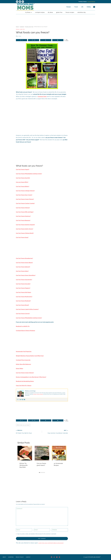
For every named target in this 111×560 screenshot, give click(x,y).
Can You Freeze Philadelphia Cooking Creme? (29, 173)
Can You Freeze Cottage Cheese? (25, 190)
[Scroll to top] (108, 555)
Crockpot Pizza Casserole (23, 360)
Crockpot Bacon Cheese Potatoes (25, 330)
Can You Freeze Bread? (22, 305)
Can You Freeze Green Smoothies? (26, 275)
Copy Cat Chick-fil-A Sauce (23, 385)
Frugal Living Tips (29, 26)
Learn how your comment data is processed (50, 543)
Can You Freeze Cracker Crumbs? (25, 203)
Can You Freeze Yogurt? (22, 169)
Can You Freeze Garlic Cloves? (24, 229)
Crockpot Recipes (91, 1)
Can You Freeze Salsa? (22, 271)
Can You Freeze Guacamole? (24, 279)
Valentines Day (81, 12)
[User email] (24, 399)
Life (82, 7)
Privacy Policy (20, 557)
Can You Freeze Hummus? (23, 216)
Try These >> (28, 12)
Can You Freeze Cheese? (23, 207)
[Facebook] (17, 1)
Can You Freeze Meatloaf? (23, 301)
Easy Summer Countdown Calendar (58, 432)
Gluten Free (59, 12)
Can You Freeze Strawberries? (24, 258)
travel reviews (40, 394)
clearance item (42, 96)
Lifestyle (22, 26)
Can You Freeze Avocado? (23, 283)
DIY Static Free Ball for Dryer (24, 432)
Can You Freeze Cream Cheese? (25, 199)
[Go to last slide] (19, 458)
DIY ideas (50, 12)
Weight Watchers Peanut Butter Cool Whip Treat (30, 355)
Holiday (89, 7)
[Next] (65, 458)
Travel (76, 7)
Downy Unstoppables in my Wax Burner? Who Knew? (31, 377)
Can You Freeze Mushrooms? (24, 296)
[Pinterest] (23, 1)
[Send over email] (57, 40)
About (4, 557)
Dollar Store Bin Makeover (23, 364)
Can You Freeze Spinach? (23, 266)
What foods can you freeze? (23, 425)
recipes (34, 394)
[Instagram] (20, 1)
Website (54, 529)
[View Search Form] (94, 7)
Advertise (11, 557)
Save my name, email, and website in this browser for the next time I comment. (36, 534)
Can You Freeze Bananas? (23, 220)
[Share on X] (45, 40)
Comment (20, 508)
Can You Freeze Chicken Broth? (25, 233)
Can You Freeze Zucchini (23, 178)
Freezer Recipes (70, 12)
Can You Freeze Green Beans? (24, 262)
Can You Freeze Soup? (22, 237)
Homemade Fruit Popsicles (23, 351)
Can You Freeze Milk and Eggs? (25, 212)
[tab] (39, 472)
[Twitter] (20, 399)
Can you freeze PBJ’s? (22, 182)
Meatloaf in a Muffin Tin (23, 326)
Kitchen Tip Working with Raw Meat (24, 465)
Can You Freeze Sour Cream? (24, 195)
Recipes (68, 7)
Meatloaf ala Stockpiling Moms (25, 381)
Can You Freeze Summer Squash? (25, 224)
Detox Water (19, 368)
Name (19, 529)
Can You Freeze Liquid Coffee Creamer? (27, 309)
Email (36, 529)
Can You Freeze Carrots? (23, 313)
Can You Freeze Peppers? (23, 288)
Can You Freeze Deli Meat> (23, 292)
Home (17, 26)
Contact (28, 557)
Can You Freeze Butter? (22, 186)
